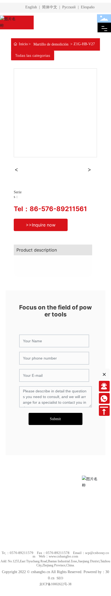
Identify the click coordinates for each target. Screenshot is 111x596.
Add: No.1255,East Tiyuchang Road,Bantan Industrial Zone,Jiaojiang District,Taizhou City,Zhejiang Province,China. (55, 563)
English (31, 7)
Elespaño (88, 7)
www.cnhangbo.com (63, 556)
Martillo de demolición (50, 44)
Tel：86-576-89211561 (50, 209)
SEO (60, 578)
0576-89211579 (21, 553)
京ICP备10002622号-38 (55, 584)
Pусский (69, 7)
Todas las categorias (32, 55)
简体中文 (49, 7)
